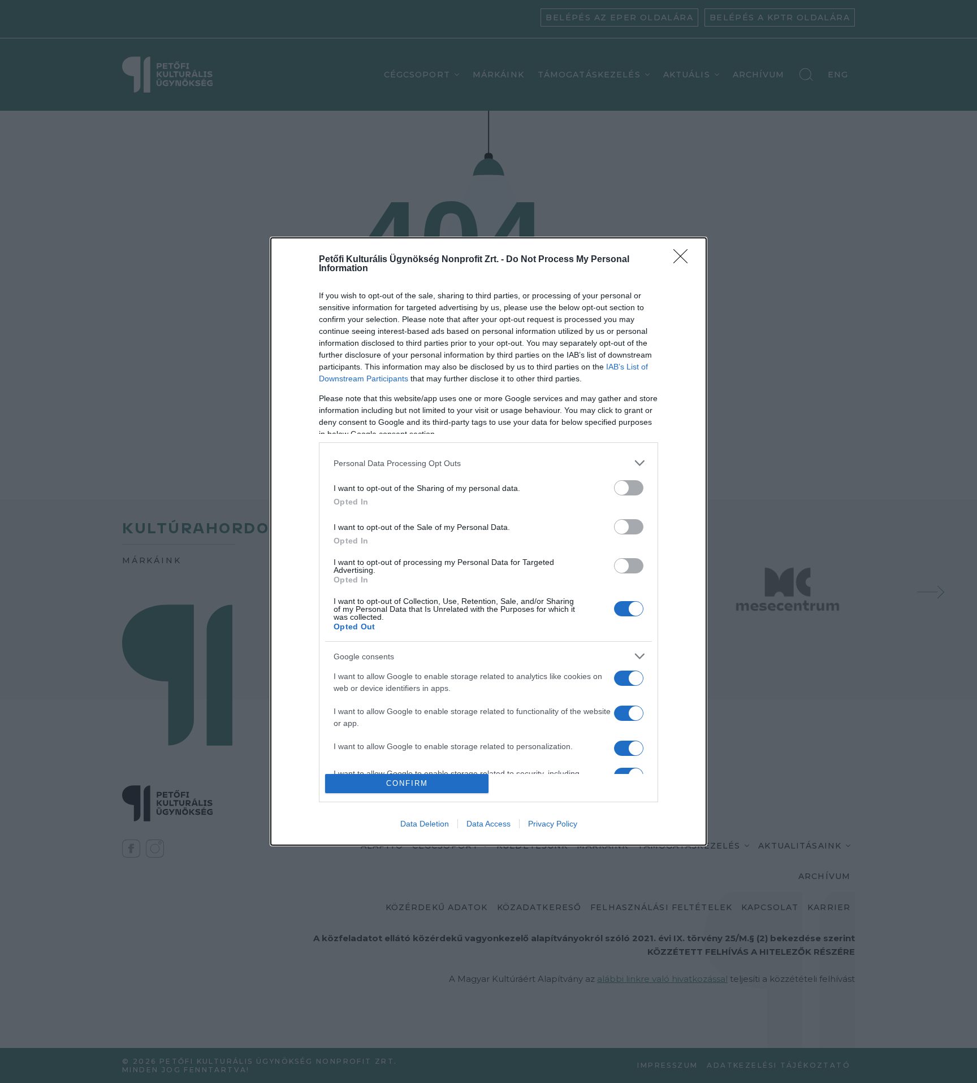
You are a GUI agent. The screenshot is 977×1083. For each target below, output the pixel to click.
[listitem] (488, 463)
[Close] (684, 260)
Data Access (488, 823)
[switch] (628, 487)
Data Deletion (424, 823)
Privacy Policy (552, 823)
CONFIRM (407, 783)
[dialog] (488, 541)
